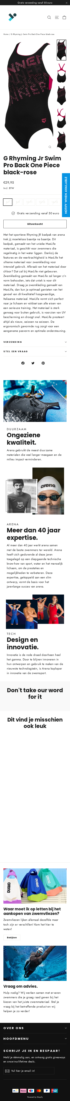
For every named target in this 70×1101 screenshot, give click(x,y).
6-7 (8, 202)
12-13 (42, 202)
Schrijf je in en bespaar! (31, 1051)
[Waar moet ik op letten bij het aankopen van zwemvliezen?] (35, 886)
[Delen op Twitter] (34, 363)
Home (6, 34)
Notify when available (66, 195)
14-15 (54, 202)
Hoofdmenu (16, 1038)
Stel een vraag (15, 351)
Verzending (12, 342)
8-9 (18, 202)
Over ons (13, 1028)
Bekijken (12, 937)
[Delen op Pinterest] (45, 363)
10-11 (29, 202)
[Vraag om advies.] (35, 963)
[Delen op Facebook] (24, 363)
